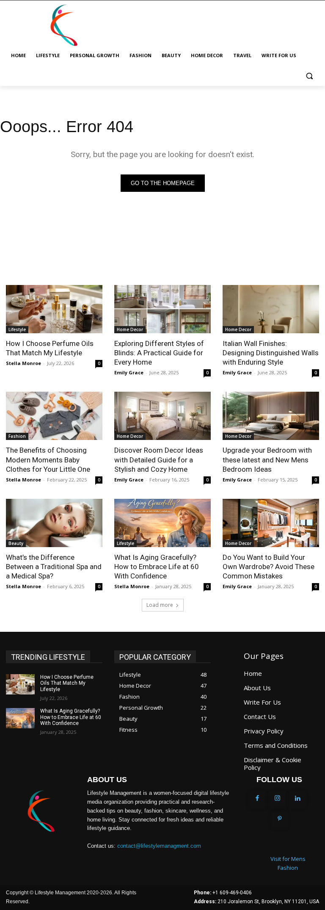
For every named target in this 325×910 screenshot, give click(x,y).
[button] (309, 76)
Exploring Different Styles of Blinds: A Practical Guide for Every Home (159, 352)
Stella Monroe (23, 363)
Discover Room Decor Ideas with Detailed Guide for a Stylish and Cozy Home (158, 459)
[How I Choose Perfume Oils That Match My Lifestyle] (54, 309)
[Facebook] (257, 799)
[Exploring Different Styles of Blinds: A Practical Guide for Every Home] (162, 309)
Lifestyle (17, 329)
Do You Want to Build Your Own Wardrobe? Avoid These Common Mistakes (268, 566)
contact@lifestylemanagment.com (159, 846)
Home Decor (130, 329)
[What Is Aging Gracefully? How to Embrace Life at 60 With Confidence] (162, 523)
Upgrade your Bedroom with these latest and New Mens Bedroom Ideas (267, 459)
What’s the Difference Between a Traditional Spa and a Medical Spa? (54, 566)
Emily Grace (128, 372)
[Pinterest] (280, 819)
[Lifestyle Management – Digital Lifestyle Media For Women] (40, 811)
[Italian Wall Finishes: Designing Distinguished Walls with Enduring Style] (271, 309)
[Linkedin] (297, 799)
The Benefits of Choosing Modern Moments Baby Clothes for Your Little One (48, 459)
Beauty (15, 543)
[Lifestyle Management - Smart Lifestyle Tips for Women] (63, 25)
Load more (159, 605)
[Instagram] (278, 799)
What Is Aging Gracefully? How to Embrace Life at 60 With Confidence (156, 566)
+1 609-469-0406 (232, 893)
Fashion (17, 436)
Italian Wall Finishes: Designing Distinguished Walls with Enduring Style (271, 352)
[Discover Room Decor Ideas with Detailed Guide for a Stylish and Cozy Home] (162, 416)
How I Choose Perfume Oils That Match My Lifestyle (50, 348)
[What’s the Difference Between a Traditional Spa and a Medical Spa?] (54, 523)
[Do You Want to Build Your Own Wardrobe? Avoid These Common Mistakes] (271, 523)
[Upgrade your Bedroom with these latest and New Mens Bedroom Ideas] (271, 416)
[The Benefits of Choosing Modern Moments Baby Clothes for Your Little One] (54, 416)
